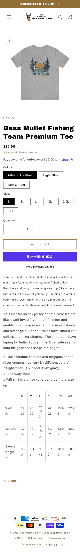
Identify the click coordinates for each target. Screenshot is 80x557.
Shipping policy (54, 544)
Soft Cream (16, 184)
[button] (8, 17)
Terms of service (31, 544)
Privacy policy (56, 538)
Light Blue (51, 175)
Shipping (8, 152)
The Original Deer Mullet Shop (37, 533)
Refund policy (36, 538)
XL (50, 201)
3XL (11, 211)
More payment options (40, 266)
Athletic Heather (20, 175)
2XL (66, 201)
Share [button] (11, 480)
